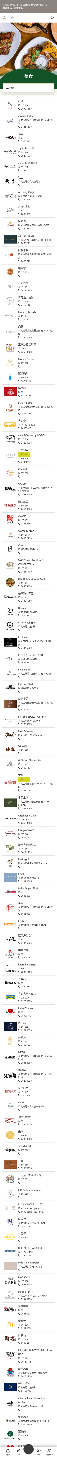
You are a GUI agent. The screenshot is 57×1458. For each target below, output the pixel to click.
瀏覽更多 (18, 8)
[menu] (28, 1449)
